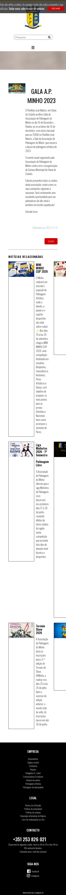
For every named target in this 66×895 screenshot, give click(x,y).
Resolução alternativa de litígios (33, 816)
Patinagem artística (33, 783)
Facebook (35, 871)
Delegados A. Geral (33, 773)
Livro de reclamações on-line (33, 819)
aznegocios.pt (38, 892)
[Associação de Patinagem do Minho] (33, 18)
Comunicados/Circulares (33, 776)
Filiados (33, 769)
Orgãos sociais (33, 762)
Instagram (35, 875)
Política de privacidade (33, 809)
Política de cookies (33, 812)
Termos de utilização (33, 805)
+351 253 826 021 (29, 839)
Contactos (33, 766)
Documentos (33, 759)
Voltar (51, 241)
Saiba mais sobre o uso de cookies (26, 9)
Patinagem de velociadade (33, 787)
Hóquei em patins (33, 780)
